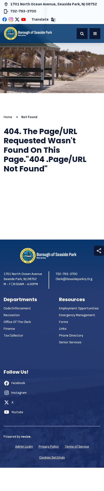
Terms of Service (77, 446)
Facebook (18, 383)
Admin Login (24, 446)
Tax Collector (13, 335)
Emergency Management (77, 315)
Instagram (19, 393)
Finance (9, 329)
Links (63, 329)
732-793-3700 (23, 11)
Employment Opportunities (79, 308)
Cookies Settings (52, 457)
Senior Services (70, 342)
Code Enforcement (17, 308)
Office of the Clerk (17, 322)
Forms (63, 322)
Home (8, 117)
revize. (26, 437)
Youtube (17, 412)
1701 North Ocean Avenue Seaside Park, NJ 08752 (23, 276)
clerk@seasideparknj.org (74, 279)
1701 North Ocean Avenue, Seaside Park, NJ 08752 (53, 4)
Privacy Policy (49, 446)
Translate (40, 19)
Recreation (12, 315)
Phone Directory (71, 335)
